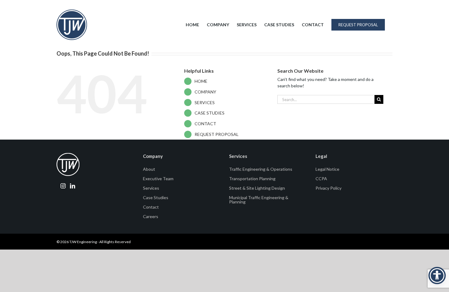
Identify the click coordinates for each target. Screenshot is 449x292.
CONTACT (205, 123)
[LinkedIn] (72, 185)
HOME (201, 81)
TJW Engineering (83, 241)
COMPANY (205, 91)
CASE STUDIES (209, 112)
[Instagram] (63, 185)
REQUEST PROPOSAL (217, 134)
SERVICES (205, 102)
